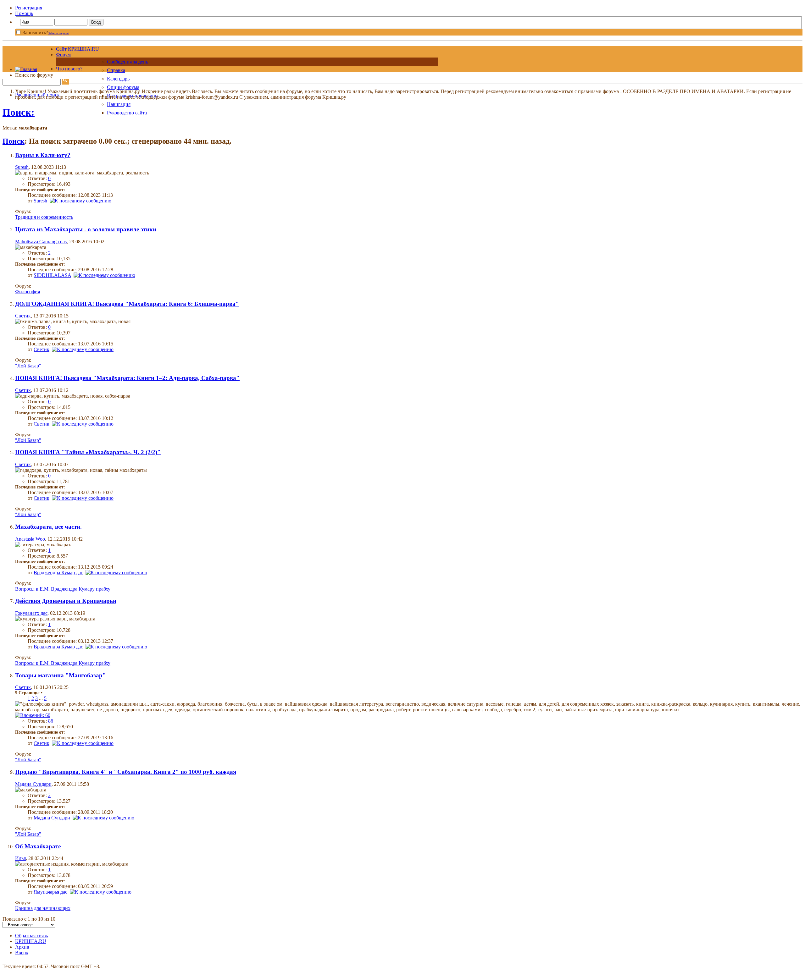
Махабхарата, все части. (48, 526)
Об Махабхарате (38, 846)
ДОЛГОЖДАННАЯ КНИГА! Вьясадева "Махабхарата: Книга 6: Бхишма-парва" (127, 303)
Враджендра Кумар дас (58, 572)
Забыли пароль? (58, 33)
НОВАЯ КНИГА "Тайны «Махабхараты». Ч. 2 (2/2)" (88, 452)
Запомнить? (34, 32)
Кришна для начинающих (42, 908)
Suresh (22, 167)
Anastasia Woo (30, 539)
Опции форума (123, 87)
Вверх (21, 952)
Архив (22, 947)
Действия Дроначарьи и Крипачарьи (65, 601)
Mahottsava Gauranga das (41, 241)
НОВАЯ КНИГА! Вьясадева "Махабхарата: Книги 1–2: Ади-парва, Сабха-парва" (127, 378)
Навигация (118, 104)
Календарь (118, 78)
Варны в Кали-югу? (42, 155)
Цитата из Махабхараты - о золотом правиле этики (85, 229)
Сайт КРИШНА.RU (77, 49)
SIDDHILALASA (52, 275)
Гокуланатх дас (31, 613)
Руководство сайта (127, 112)
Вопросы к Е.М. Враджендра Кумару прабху (62, 589)
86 (50, 721)
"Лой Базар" (28, 365)
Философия (27, 291)
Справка (116, 70)
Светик (23, 315)
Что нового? (69, 68)
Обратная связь (31, 935)
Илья (20, 858)
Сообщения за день (127, 61)
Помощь (24, 13)
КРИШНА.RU (30, 941)
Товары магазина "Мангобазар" (60, 675)
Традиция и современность (44, 217)
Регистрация (28, 7)
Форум (63, 54)
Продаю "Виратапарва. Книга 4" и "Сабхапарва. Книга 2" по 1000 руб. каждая (125, 771)
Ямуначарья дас (50, 892)
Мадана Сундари (33, 784)
